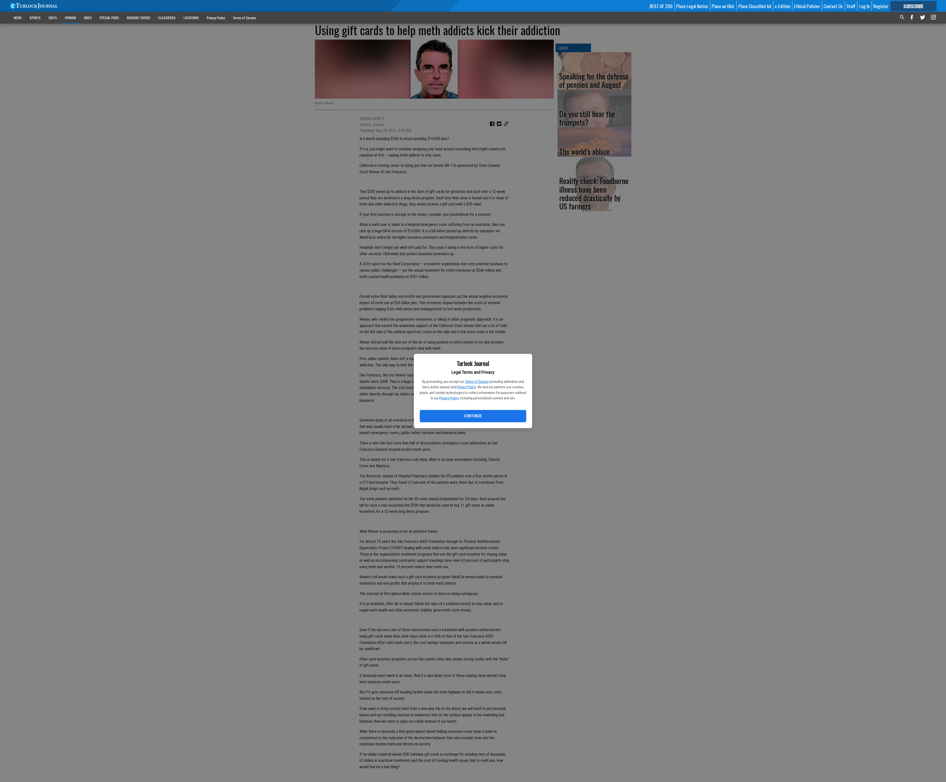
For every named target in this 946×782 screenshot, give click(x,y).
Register (880, 6)
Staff (850, 6)
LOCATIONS (191, 17)
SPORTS (35, 17)
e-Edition (782, 6)
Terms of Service (477, 382)
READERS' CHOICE (138, 17)
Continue (473, 416)
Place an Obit (723, 6)
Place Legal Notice (692, 6)
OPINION (70, 17)
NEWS (18, 17)
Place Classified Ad (754, 6)
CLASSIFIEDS (167, 17)
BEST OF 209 (661, 6)
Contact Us (833, 6)
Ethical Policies (807, 6)
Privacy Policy (466, 387)
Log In (864, 6)
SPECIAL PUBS (109, 17)
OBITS (53, 17)
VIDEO (88, 17)
